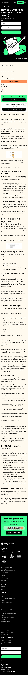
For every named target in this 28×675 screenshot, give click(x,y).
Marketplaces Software (6, 630)
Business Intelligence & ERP (6, 609)
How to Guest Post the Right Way (8, 74)
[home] (5, 2)
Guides (9, 640)
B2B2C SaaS (8, 594)
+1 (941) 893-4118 (4, 665)
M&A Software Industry (6, 621)
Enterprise (3, 589)
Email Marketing (4, 578)
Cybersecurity (4, 615)
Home (2, 65)
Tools (9, 643)
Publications (4, 619)
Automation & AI (4, 634)
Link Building (3, 575)
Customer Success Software (7, 625)
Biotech (2, 607)
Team (2, 639)
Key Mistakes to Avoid (6, 76)
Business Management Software (8, 598)
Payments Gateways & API (6, 602)
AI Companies (15, 594)
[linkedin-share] (4, 86)
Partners (3, 642)
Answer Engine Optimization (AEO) (8, 570)
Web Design (3, 580)
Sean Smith (7, 18)
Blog (7, 65)
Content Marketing (5, 573)
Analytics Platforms (5, 623)
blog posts (13, 206)
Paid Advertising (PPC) (6, 572)
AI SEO (2, 581)
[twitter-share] (3, 86)
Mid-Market (3, 587)
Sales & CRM (3, 606)
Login (15, 2)
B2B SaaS (3, 594)
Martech (3, 604)
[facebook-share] (6, 86)
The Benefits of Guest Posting (8, 71)
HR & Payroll (3, 611)
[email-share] (1, 86)
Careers (2, 643)
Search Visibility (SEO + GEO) (7, 567)
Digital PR (3, 577)
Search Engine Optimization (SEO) (8, 569)
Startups (3, 586)
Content (3, 6)
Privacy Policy (4, 662)
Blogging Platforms (5, 627)
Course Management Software (7, 628)
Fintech (2, 600)
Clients (2, 640)
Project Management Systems (7, 617)
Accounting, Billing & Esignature (7, 632)
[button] (25, 2)
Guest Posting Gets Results (7, 78)
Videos (9, 642)
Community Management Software (8, 613)
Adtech (2, 596)
